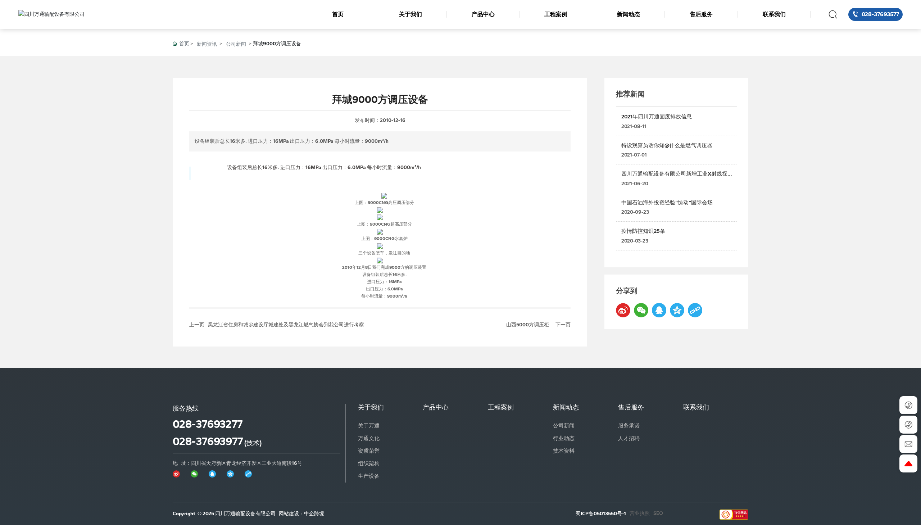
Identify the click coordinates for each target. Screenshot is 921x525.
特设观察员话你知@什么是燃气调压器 (666, 145)
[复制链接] (695, 310)
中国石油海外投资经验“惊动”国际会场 (667, 202)
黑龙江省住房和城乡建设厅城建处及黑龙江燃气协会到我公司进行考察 (286, 325)
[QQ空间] (677, 310)
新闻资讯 (207, 44)
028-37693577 (879, 14)
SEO (658, 513)
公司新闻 (236, 44)
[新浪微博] (623, 310)
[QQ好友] (659, 310)
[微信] (641, 310)
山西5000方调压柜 (527, 325)
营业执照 (640, 513)
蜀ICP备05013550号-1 (601, 514)
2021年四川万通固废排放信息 (656, 116)
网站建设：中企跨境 (301, 514)
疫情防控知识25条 (643, 231)
